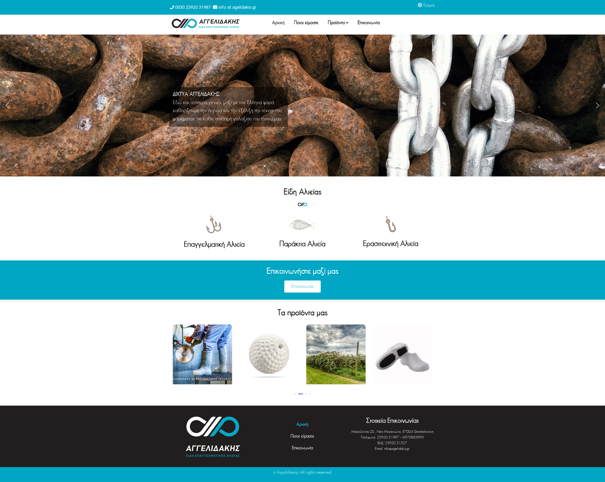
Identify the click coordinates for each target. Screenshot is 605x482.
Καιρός (429, 5)
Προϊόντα (336, 22)
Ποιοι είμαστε (306, 22)
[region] (302, 105)
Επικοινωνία (369, 22)
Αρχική (278, 22)
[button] (7, 105)
